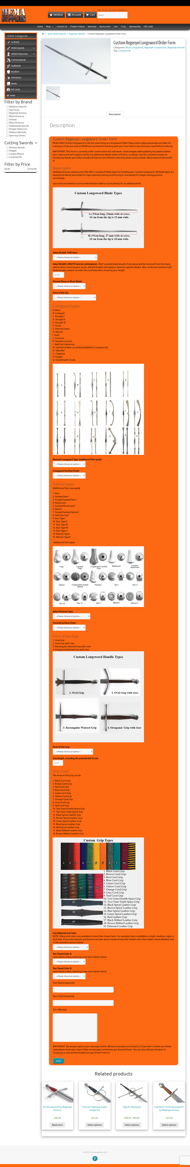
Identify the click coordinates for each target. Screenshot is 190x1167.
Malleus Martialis (17, 132)
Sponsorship (135, 26)
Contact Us (62, 26)
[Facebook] (95, 1158)
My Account (105, 26)
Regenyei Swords (77, 34)
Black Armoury (16, 116)
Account (76, 14)
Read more (57, 1125)
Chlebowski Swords (19, 126)
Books (14, 83)
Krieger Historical (18, 129)
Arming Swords (17, 147)
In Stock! (15, 42)
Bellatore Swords (18, 106)
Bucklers (15, 72)
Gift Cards (148, 26)
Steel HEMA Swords (57, 34)
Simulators (16, 77)
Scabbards (16, 66)
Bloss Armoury (16, 122)
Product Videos (77, 26)
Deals (12, 95)
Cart (92, 14)
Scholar (13, 119)
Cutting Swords (18, 60)
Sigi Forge (14, 110)
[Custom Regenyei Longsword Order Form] (76, 61)
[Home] (43, 34)
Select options (94, 1125)
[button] (52, 26)
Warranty (92, 26)
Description (115, 114)
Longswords (124, 50)
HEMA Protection (19, 54)
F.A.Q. (123, 26)
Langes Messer (16, 154)
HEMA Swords (17, 48)
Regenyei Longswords (155, 47)
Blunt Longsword (134, 47)
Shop (48, 26)
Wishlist (58, 14)
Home (40, 26)
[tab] (114, 114)
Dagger (13, 150)
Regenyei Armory (17, 113)
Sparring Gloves (17, 135)
